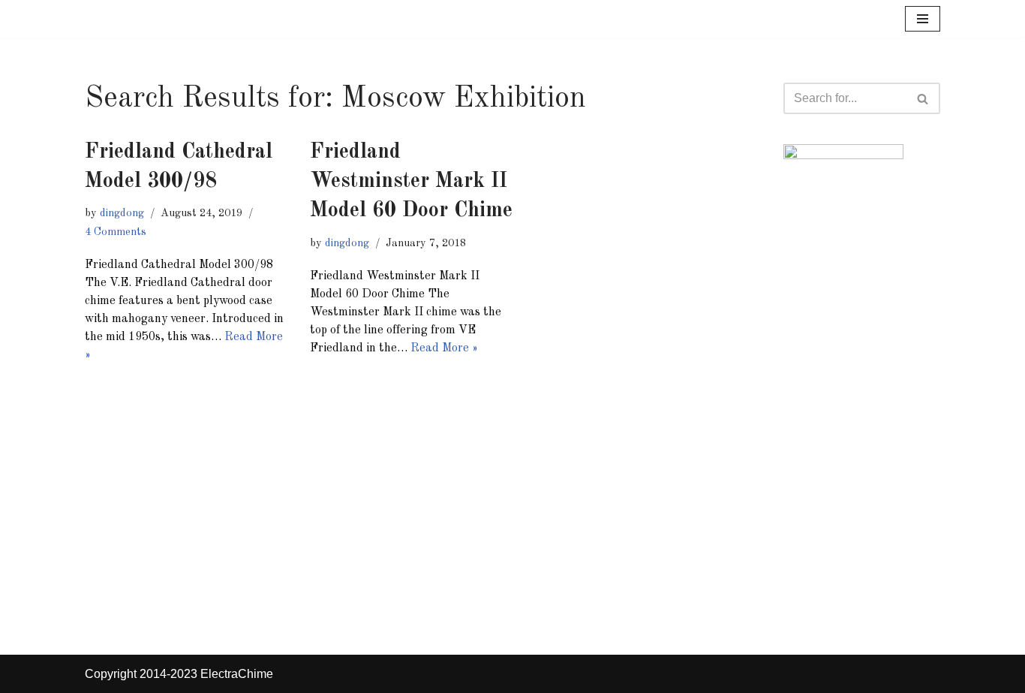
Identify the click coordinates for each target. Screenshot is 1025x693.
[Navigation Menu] (922, 19)
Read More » (444, 348)
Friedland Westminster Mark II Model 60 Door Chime (411, 181)
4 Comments (115, 232)
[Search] (923, 98)
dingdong (122, 213)
